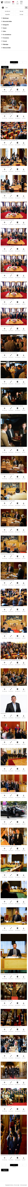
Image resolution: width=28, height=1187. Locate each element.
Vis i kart (21, 14)
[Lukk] (3, 8)
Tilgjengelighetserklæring (9, 1185)
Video (4, 31)
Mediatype (6, 18)
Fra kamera (6, 38)
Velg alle (5, 67)
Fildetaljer (5, 44)
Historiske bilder (7, 21)
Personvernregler (16, 1185)
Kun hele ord (7, 11)
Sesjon (5, 28)
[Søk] (26, 7)
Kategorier (6, 25)
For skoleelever (7, 34)
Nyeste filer (7, 14)
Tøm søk (21, 11)
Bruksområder (7, 48)
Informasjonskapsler (23, 1185)
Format (5, 41)
